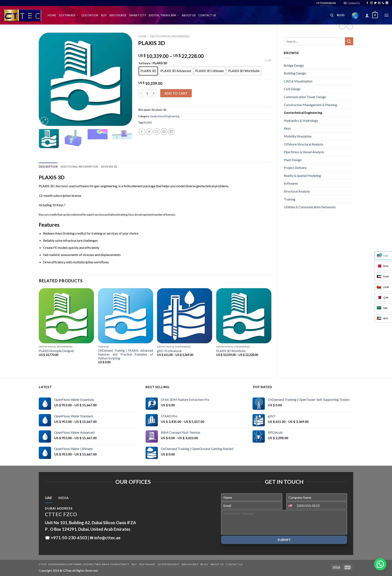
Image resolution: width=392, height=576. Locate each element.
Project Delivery (295, 167)
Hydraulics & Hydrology (301, 120)
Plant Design (293, 160)
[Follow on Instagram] (371, 3)
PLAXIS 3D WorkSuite (231, 351)
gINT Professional (169, 351)
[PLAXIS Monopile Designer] (66, 315)
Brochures (117, 15)
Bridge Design (294, 65)
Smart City (137, 15)
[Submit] (349, 41)
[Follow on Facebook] (367, 3)
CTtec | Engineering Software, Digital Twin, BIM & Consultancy (84, 564)
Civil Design (292, 89)
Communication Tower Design (305, 97)
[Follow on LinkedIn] (387, 3)
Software (144, 63)
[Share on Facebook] (142, 131)
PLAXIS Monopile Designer (56, 351)
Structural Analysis (297, 191)
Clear (267, 60)
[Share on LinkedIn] (171, 131)
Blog (204, 564)
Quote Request (168, 564)
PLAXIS (148, 122)
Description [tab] (48, 166)
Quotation (89, 15)
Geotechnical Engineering (303, 112)
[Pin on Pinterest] (164, 131)
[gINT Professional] (184, 315)
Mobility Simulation (298, 136)
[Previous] (45, 79)
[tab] (48, 498)
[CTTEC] (22, 15)
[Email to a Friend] (156, 131)
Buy (104, 15)
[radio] (148, 71)
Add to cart (175, 93)
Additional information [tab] (79, 166)
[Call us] (383, 3)
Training (289, 199)
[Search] (331, 15)
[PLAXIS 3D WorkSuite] (243, 315)
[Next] (125, 79)
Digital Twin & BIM (162, 15)
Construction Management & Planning (310, 105)
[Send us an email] (379, 3)
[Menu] (386, 15)
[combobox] (291, 505)
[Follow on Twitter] (375, 3)
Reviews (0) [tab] (109, 166)
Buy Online (147, 564)
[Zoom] (44, 121)
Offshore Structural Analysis (303, 144)
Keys (287, 128)
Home (52, 15)
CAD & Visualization (298, 81)
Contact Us (207, 15)
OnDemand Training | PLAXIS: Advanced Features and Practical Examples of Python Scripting (125, 354)
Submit (284, 540)
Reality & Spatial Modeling (302, 175)
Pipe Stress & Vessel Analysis (304, 152)
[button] (380, 564)
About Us (189, 15)
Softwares (67, 15)
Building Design (295, 73)
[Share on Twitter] (149, 131)
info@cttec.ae (107, 537)
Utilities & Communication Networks (310, 207)
